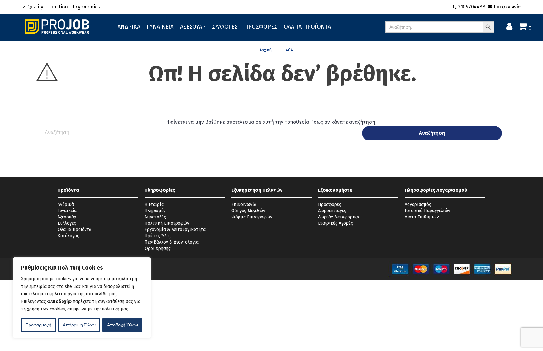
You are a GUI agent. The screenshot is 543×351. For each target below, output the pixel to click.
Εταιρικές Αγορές (335, 223)
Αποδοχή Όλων (122, 325)
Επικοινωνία (507, 7)
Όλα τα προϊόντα (307, 26)
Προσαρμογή (38, 325)
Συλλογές (67, 223)
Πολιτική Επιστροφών (167, 223)
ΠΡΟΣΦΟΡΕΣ (260, 26)
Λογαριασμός (418, 204)
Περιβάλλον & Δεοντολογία (172, 242)
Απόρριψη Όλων (79, 325)
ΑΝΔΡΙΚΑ (129, 26)
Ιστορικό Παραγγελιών (427, 210)
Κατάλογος (68, 236)
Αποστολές (155, 217)
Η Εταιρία (154, 204)
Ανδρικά (66, 204)
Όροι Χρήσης (158, 248)
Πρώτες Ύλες (158, 236)
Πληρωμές (155, 210)
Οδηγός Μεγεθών (248, 210)
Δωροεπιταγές (332, 210)
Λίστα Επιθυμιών (422, 217)
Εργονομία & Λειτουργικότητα (175, 229)
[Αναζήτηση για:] (199, 135)
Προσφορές (329, 204)
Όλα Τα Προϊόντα (74, 229)
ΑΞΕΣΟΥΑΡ (193, 26)
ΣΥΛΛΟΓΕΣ (225, 26)
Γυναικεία (67, 210)
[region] (82, 297)
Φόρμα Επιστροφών (251, 217)
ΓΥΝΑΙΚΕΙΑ (160, 26)
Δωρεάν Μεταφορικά (338, 217)
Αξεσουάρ (67, 217)
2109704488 (472, 7)
